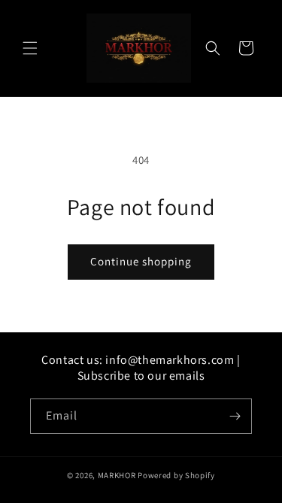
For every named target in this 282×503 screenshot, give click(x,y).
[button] (30, 48)
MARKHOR (117, 475)
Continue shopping (141, 261)
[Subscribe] (234, 416)
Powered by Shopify (176, 475)
